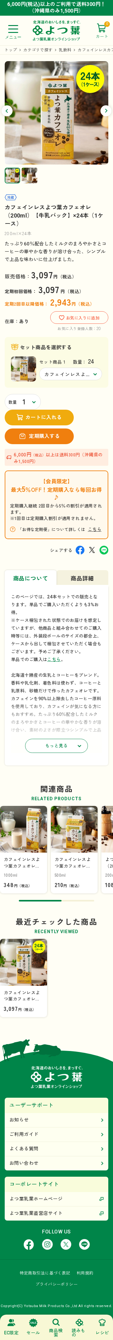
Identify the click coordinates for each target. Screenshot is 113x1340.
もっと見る (56, 745)
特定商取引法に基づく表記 (45, 1273)
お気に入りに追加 (83, 318)
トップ (10, 50)
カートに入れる (43, 417)
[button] (7, 110)
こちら (94, 529)
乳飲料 (65, 50)
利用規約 (85, 1273)
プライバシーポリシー (56, 1284)
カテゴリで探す (37, 50)
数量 (12, 402)
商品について (30, 578)
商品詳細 (82, 578)
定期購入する (44, 436)
